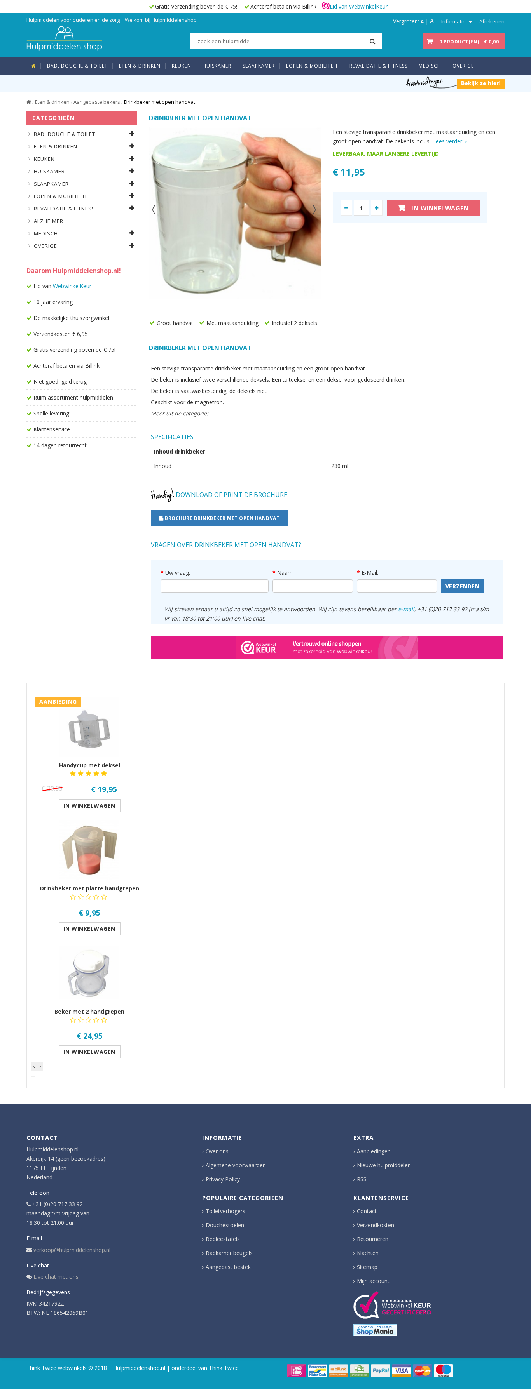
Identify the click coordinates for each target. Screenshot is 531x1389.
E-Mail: (370, 572)
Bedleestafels (223, 1239)
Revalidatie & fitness (64, 208)
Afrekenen (492, 21)
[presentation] (34, 1066)
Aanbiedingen (374, 1151)
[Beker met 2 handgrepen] (89, 973)
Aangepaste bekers (96, 101)
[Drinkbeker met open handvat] (235, 213)
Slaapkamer (51, 183)
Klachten (368, 1253)
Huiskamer (49, 171)
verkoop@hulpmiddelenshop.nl (71, 1249)
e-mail (406, 609)
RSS (362, 1179)
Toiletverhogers (225, 1211)
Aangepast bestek (228, 1267)
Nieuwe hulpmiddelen (384, 1165)
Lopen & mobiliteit (60, 196)
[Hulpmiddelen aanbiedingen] (455, 81)
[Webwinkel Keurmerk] (327, 647)
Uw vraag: (177, 572)
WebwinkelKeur (72, 286)
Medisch (46, 233)
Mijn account (373, 1281)
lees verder (449, 141)
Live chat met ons (56, 1276)
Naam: (285, 572)
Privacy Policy (223, 1179)
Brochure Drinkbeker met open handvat (222, 518)
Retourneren (372, 1239)
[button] (33, 1076)
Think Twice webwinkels (56, 1368)
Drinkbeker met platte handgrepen (89, 888)
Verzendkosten (375, 1225)
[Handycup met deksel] (89, 727)
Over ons (217, 1151)
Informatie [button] (454, 21)
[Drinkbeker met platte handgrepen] (89, 850)
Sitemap (367, 1267)
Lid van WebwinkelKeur (359, 6)
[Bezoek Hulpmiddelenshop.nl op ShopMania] (375, 1330)
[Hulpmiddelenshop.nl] (64, 37)
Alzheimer (48, 220)
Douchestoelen (225, 1225)
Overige (45, 245)
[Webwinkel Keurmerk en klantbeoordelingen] (392, 1304)
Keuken (44, 158)
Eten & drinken (52, 101)
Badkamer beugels (229, 1253)
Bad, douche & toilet (64, 133)
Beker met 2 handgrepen (89, 1011)
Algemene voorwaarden (236, 1165)
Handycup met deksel (89, 765)
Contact (367, 1211)
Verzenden (462, 586)
